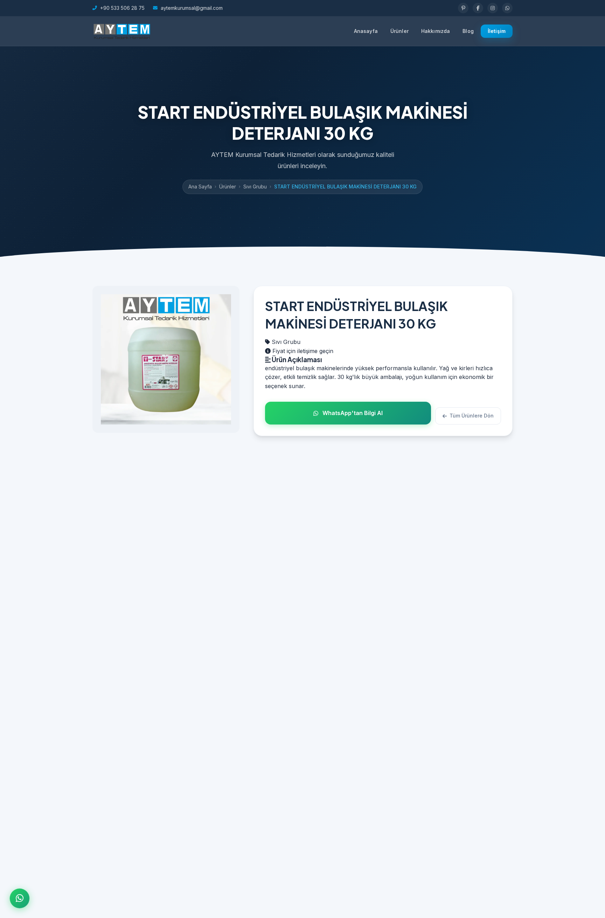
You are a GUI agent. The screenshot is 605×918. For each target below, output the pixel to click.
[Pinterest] (463, 8)
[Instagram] (492, 8)
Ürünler (399, 31)
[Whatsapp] (507, 8)
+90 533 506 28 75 (122, 8)
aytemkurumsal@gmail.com (192, 8)
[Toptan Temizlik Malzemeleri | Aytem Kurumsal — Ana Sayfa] (121, 31)
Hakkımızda (435, 31)
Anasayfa (366, 31)
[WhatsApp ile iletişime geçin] (19, 898)
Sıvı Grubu (255, 186)
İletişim (497, 31)
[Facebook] (478, 8)
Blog (468, 31)
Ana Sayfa (200, 186)
